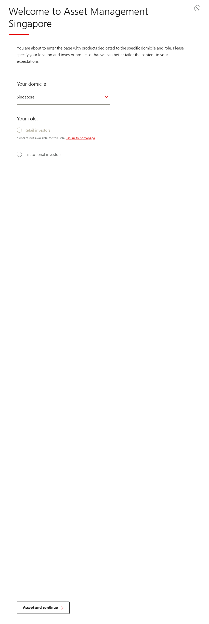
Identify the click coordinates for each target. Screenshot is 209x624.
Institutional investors (42, 154)
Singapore (25, 97)
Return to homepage (80, 138)
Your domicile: (32, 84)
